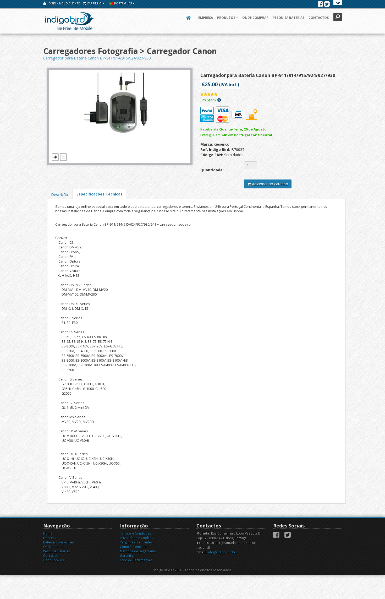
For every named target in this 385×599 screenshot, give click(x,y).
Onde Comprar (255, 17)
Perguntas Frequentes (136, 542)
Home (47, 533)
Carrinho (94, 3)
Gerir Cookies (53, 560)
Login (51, 3)
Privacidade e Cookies (136, 538)
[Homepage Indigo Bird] (69, 21)
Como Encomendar (134, 546)
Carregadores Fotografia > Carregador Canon (130, 51)
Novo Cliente (69, 3)
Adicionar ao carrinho (269, 183)
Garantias (127, 555)
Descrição (59, 194)
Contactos (319, 17)
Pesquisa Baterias (288, 17)
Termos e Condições (135, 533)
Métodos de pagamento (138, 551)
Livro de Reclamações (136, 560)
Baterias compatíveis (58, 542)
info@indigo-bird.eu (222, 552)
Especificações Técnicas (99, 194)
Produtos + (227, 17)
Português (123, 3)
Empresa (205, 17)
